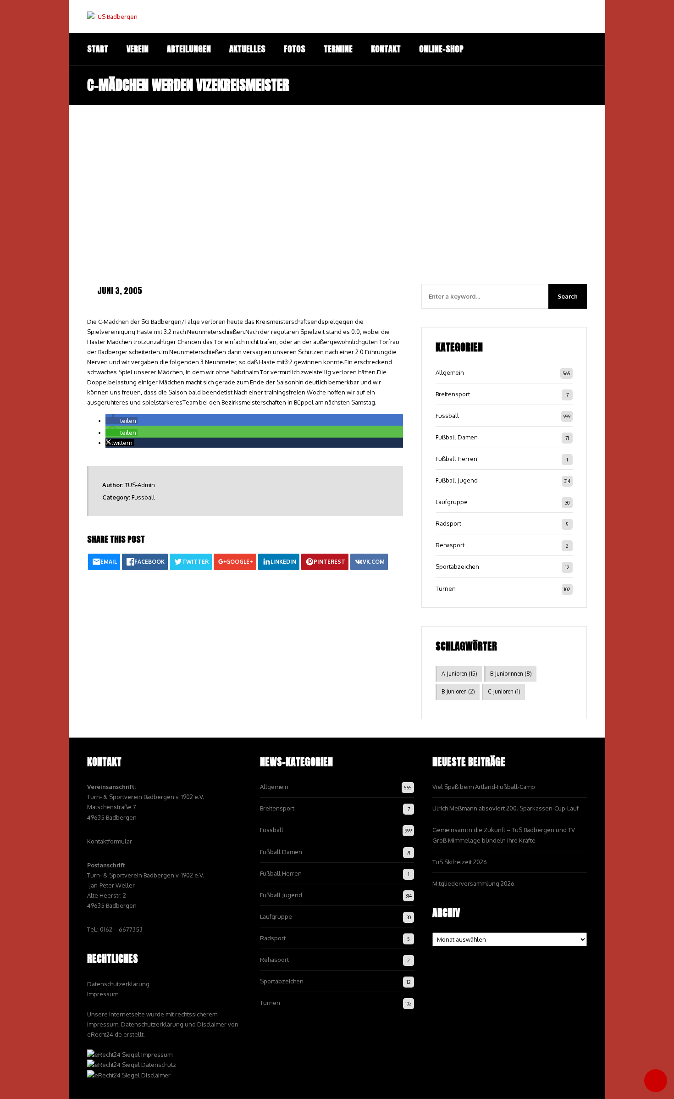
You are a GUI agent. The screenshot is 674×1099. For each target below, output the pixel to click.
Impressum (102, 994)
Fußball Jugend (457, 480)
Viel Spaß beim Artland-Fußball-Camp (483, 786)
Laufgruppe (452, 501)
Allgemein (450, 372)
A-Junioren (459, 673)
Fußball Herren (456, 458)
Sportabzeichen (457, 566)
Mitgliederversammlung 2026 (473, 883)
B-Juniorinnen (511, 673)
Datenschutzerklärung (118, 984)
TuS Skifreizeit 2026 (459, 862)
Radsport (448, 523)
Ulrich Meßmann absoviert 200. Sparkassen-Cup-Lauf (505, 808)
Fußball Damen (457, 437)
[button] (121, 420)
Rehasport (450, 545)
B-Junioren (458, 691)
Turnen (446, 588)
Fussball (143, 497)
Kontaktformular (109, 841)
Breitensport (453, 394)
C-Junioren (504, 691)
